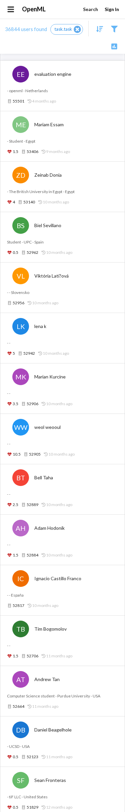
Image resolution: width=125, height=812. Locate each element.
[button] (66, 29)
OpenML (34, 9)
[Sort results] (97, 28)
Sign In (112, 9)
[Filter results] (114, 28)
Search (90, 9)
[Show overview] (114, 46)
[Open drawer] (11, 9)
